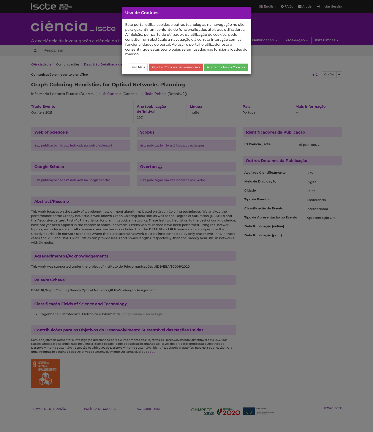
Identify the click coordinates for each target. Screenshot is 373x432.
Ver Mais (138, 67)
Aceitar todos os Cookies (226, 67)
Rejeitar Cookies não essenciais (176, 67)
